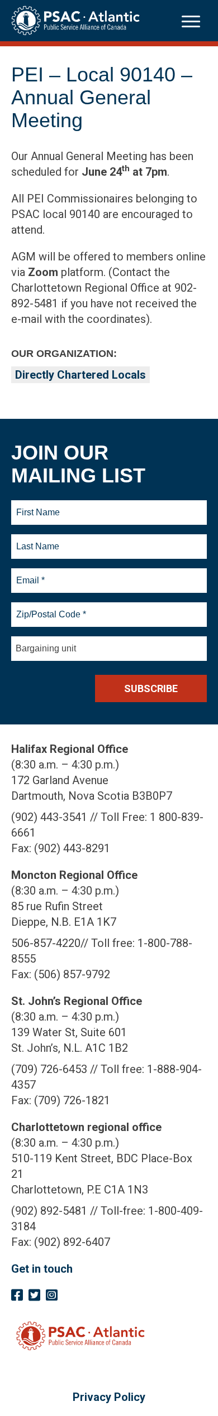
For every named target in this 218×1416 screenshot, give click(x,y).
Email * (30, 574)
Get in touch (42, 1268)
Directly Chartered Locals (80, 374)
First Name (38, 505)
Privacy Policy (109, 1397)
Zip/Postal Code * (49, 608)
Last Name (36, 540)
